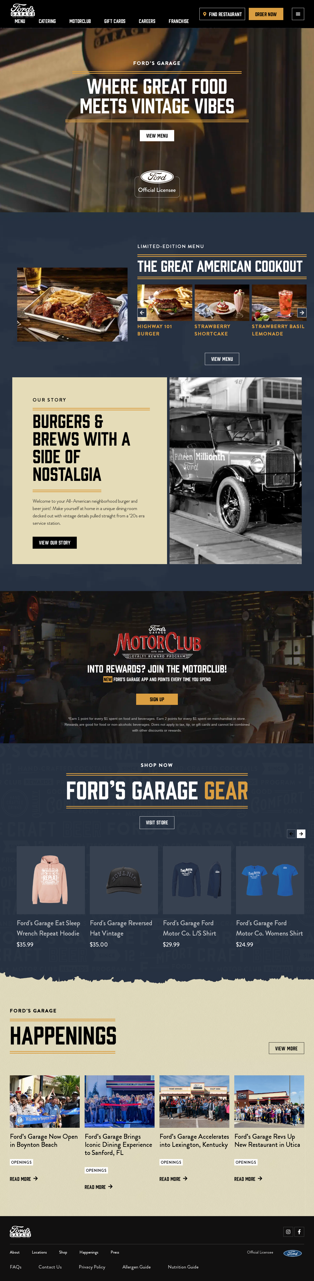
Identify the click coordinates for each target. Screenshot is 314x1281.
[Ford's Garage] (23, 10)
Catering (47, 21)
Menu (20, 21)
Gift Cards (114, 21)
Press (115, 1252)
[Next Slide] (301, 834)
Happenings (88, 1252)
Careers (147, 21)
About (15, 1252)
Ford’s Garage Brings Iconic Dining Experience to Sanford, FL (118, 1145)
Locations (39, 1252)
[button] (142, 312)
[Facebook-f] (299, 1232)
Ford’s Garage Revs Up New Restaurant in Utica (267, 1141)
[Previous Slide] (291, 834)
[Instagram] (288, 1232)
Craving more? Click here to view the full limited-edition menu (279, 316)
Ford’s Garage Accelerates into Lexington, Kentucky (194, 1141)
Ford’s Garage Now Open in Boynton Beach (44, 1141)
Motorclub (80, 21)
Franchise (179, 21)
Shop (63, 1252)
